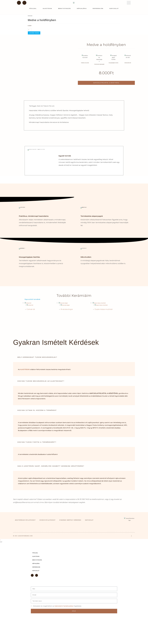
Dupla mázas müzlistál (103, 309)
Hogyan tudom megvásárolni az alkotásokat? (40, 381)
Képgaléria (82, 8)
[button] (129, 3)
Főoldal (33, 8)
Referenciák (98, 8)
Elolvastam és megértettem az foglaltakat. (57, 606)
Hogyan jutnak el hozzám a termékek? (37, 410)
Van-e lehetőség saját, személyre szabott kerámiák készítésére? (50, 466)
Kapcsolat (114, 8)
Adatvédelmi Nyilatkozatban (64, 606)
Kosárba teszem (34, 33)
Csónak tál (31, 309)
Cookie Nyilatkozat (47, 520)
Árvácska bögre (67, 309)
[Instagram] (24, 3)
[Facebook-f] (19, 3)
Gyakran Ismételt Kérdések (70, 520)
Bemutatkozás (64, 8)
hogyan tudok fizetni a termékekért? (36, 442)
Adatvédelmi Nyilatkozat (25, 520)
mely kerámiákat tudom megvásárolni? (37, 357)
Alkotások (47, 8)
